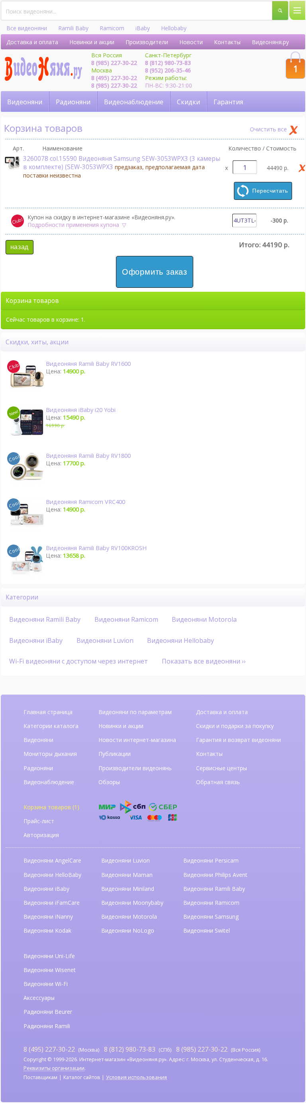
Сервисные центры (221, 768)
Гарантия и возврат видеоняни (238, 740)
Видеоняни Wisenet (50, 970)
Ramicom (112, 28)
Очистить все (268, 129)
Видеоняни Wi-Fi (46, 984)
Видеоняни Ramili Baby (44, 619)
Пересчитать (270, 190)
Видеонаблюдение (133, 102)
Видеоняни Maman (127, 874)
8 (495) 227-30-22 (114, 78)
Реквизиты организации (54, 1068)
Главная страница (48, 712)
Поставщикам (40, 1077)
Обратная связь (218, 782)
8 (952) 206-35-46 (168, 70)
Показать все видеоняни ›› (204, 661)
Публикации (114, 753)
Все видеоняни (26, 28)
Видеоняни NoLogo (127, 930)
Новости (191, 42)
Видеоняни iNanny (48, 916)
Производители (147, 42)
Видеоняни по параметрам (135, 712)
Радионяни (73, 102)
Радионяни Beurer (48, 1011)
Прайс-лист (39, 821)
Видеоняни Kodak (47, 930)
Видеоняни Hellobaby (180, 640)
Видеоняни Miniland (127, 888)
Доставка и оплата (32, 42)
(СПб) (137, 1049)
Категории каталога (51, 726)
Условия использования (136, 1077)
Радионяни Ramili (47, 1026)
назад (19, 247)
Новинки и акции (91, 42)
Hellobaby (173, 28)
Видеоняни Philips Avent (215, 874)
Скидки (188, 102)
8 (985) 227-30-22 (114, 62)
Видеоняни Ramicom (126, 619)
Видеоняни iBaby (36, 640)
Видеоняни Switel (206, 930)
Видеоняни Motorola (204, 619)
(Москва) (61, 1049)
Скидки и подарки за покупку (235, 726)
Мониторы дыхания (50, 753)
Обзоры (109, 782)
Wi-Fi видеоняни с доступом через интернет (78, 661)
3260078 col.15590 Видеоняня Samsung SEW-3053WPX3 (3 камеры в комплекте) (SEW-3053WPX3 (121, 166)
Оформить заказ (154, 271)
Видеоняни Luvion (104, 640)
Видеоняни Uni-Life (49, 956)
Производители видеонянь (135, 768)
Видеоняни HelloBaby (52, 874)
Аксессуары (39, 997)
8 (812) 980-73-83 (168, 62)
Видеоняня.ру (270, 42)
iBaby (142, 28)
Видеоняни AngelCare (52, 860)
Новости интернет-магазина (137, 740)
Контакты (227, 42)
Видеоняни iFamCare (52, 902)
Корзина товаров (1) (51, 807)
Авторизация (41, 835)
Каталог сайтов (81, 1077)
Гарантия (228, 102)
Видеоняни (24, 102)
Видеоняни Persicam (211, 860)
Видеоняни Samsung (211, 916)
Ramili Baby (73, 28)
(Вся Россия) (218, 1049)
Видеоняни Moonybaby (132, 902)
